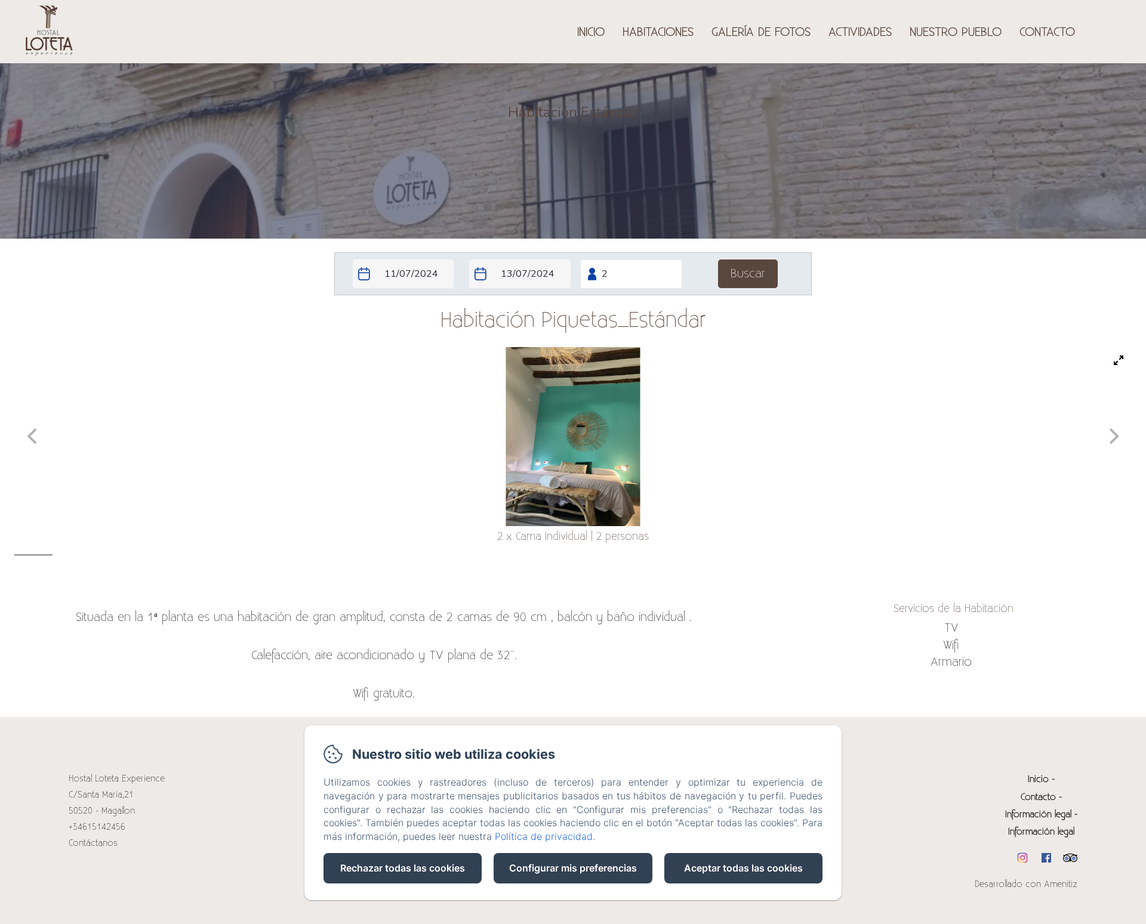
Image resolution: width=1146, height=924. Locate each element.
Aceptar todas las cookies (743, 868)
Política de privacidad (544, 836)
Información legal (1038, 814)
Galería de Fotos (761, 32)
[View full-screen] (1118, 360)
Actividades (860, 32)
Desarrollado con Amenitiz (1026, 884)
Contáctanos (93, 843)
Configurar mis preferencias (573, 868)
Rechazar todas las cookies (402, 868)
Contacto (1047, 32)
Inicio (591, 32)
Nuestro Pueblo (956, 32)
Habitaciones (658, 32)
